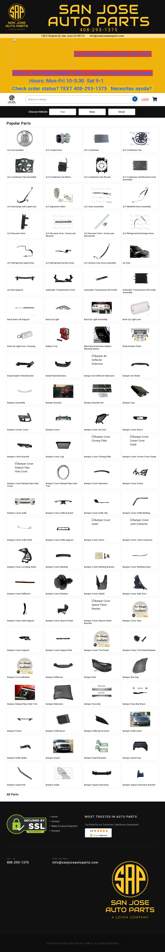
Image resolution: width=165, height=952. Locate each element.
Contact (56, 821)
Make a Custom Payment (64, 826)
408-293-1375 (99, 29)
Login (145, 99)
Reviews (56, 830)
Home (55, 816)
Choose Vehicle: (38, 111)
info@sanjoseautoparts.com (107, 35)
